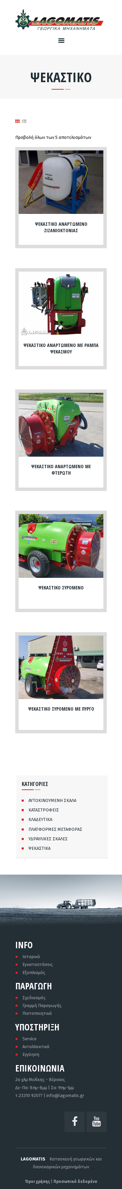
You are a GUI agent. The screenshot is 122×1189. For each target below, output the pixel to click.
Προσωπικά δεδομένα (75, 1181)
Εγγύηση (30, 1054)
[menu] (61, 41)
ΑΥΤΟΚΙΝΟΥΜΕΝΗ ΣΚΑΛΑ (52, 800)
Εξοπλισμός (33, 972)
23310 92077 (31, 1095)
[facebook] (74, 1121)
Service (29, 1038)
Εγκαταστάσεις (37, 964)
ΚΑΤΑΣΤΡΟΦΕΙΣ (43, 809)
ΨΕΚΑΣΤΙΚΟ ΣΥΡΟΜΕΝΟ (61, 587)
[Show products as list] (24, 121)
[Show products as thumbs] (17, 121)
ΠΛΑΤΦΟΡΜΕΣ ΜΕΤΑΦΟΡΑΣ (55, 829)
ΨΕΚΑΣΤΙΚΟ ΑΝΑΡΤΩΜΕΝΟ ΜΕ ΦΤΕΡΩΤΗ (61, 469)
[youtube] (96, 1121)
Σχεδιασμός (34, 997)
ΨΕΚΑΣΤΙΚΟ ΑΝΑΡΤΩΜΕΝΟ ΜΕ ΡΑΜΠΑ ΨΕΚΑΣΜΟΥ (61, 348)
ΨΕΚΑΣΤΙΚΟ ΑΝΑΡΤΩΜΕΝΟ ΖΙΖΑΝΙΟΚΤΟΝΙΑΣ (61, 227)
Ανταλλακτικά (35, 1046)
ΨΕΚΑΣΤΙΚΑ (39, 848)
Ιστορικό (31, 956)
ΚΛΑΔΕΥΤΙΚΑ (40, 819)
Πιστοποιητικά (37, 1013)
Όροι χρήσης (37, 1181)
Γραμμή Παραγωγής (42, 1005)
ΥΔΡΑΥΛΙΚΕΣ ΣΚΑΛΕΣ (48, 838)
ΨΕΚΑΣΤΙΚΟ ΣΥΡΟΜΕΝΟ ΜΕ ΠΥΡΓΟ (61, 709)
